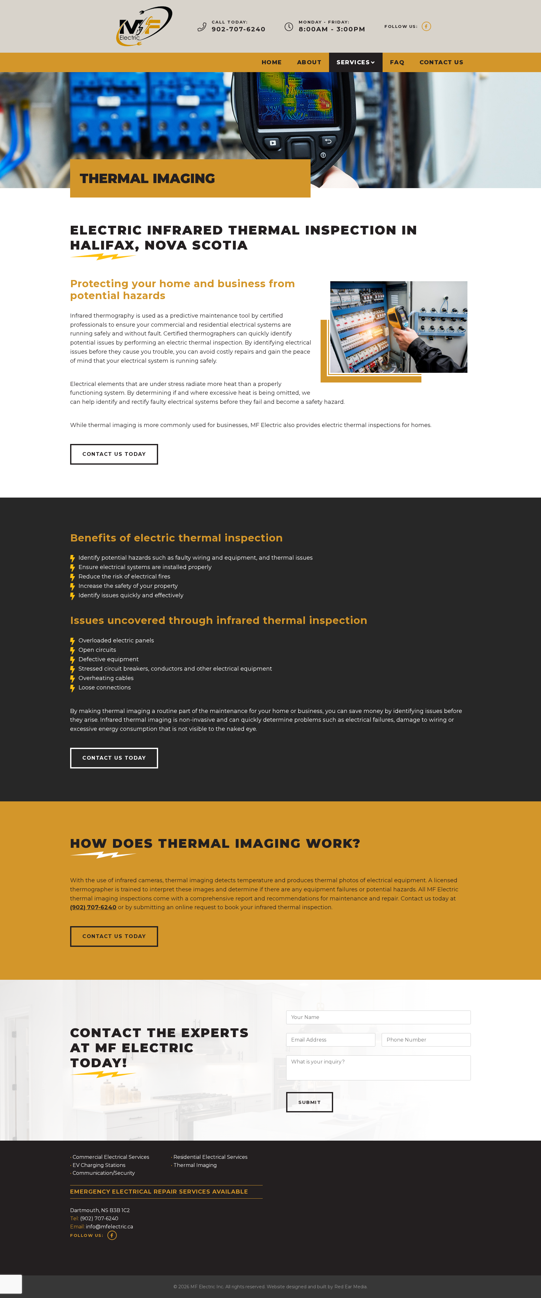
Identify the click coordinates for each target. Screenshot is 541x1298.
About (309, 62)
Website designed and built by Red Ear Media (317, 1287)
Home (272, 62)
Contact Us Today (114, 454)
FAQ (397, 62)
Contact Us (441, 62)
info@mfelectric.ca (109, 1227)
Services (353, 62)
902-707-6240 (239, 29)
